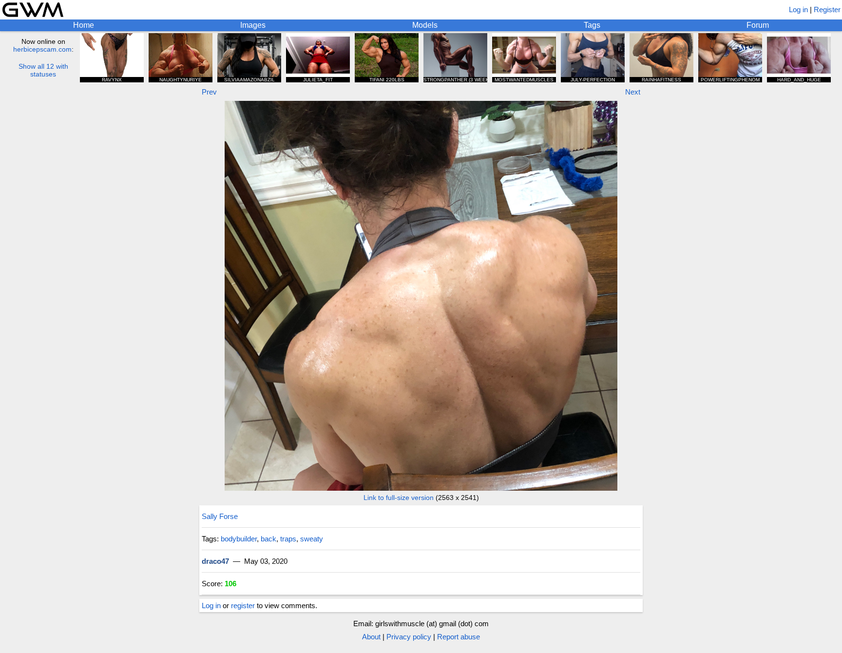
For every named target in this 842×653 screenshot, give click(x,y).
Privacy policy (408, 637)
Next (632, 92)
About (371, 637)
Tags (592, 25)
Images (253, 25)
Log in (798, 9)
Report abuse (458, 637)
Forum (757, 25)
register (243, 605)
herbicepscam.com (42, 49)
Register (827, 9)
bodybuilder (239, 539)
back (268, 539)
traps (288, 539)
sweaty (311, 539)
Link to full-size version (399, 497)
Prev (209, 92)
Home (83, 25)
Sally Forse (220, 516)
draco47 (215, 561)
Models (425, 25)
